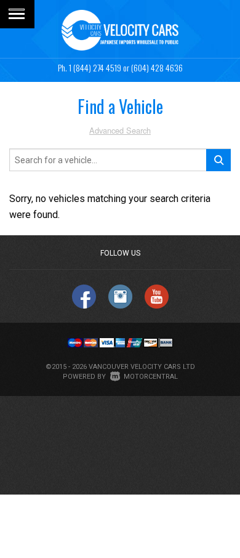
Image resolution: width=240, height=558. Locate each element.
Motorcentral (151, 377)
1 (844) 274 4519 (95, 67)
